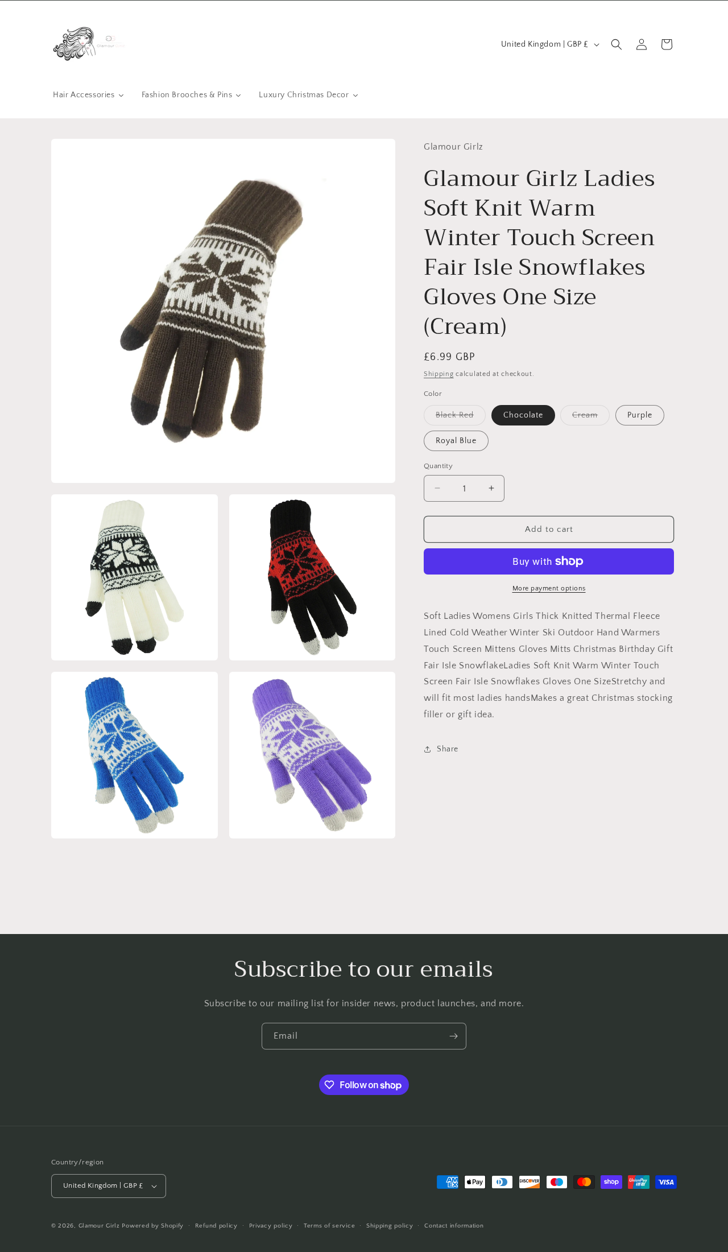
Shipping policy (389, 1225)
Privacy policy (271, 1225)
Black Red (461, 417)
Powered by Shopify (153, 1225)
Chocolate (523, 414)
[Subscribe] (453, 1036)
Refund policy (216, 1225)
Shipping (439, 373)
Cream (591, 417)
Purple (639, 414)
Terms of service (329, 1225)
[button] (616, 44)
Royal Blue (456, 440)
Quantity (438, 465)
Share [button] (447, 749)
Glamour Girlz (99, 1225)
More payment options (549, 588)
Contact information (453, 1225)
